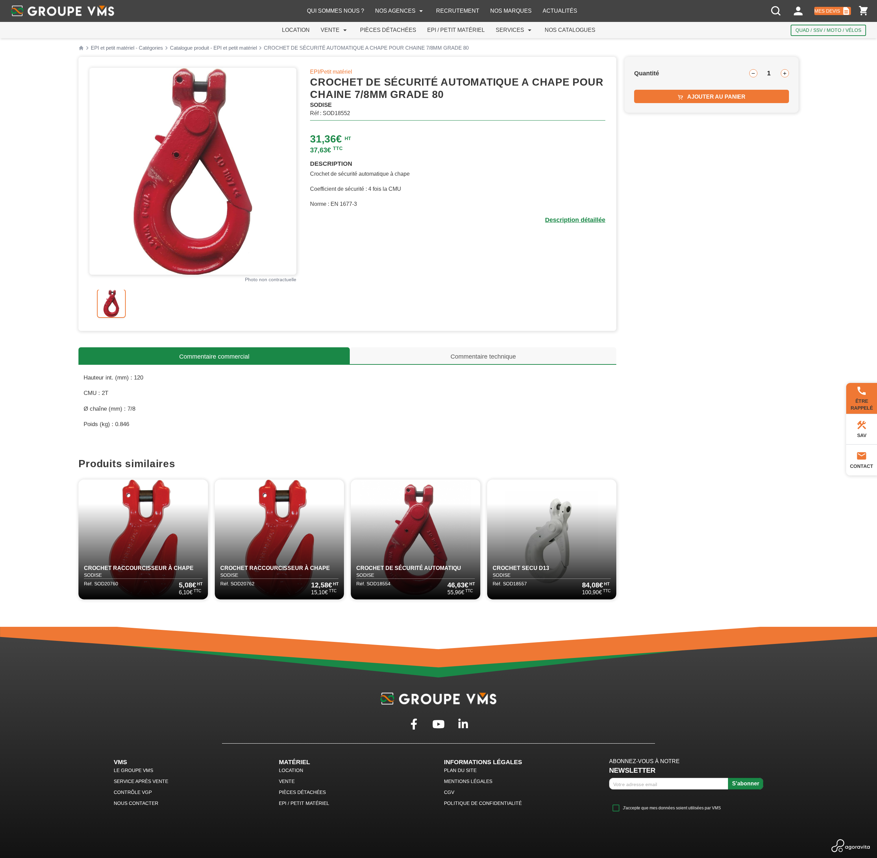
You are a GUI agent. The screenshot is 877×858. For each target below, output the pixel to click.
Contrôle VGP (133, 792)
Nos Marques (511, 11)
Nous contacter (136, 803)
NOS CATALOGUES (570, 30)
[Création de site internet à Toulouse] (851, 846)
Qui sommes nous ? (335, 11)
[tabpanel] (192, 171)
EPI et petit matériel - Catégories (127, 48)
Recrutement (457, 11)
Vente (335, 30)
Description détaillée (575, 219)
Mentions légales (468, 781)
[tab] (111, 303)
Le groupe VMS (133, 770)
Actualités (560, 11)
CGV (449, 792)
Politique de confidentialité (483, 803)
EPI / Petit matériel (456, 30)
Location (296, 30)
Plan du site (460, 770)
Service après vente (141, 781)
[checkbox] (665, 808)
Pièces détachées (388, 30)
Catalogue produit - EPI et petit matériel (213, 48)
